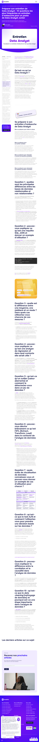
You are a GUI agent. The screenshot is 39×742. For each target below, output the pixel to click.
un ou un (26, 446)
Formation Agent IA (5, 713)
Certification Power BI (18, 704)
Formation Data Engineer (6, 707)
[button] (36, 2)
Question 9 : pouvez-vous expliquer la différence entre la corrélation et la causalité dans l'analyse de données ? (6, 115)
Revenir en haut (9, 56)
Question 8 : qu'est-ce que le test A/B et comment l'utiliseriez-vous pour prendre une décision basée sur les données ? (6, 109)
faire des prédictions (30, 363)
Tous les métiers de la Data (11, 6)
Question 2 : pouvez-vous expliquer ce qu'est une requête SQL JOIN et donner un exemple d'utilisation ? (6, 71)
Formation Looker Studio (30, 711)
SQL (30, 83)
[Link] (5, 2)
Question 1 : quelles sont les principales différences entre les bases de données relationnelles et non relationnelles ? (6, 66)
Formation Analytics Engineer (7, 709)
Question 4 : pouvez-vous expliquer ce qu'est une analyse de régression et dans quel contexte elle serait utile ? (6, 84)
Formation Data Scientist (6, 706)
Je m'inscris (18, 107)
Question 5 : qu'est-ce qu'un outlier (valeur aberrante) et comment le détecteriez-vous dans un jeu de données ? (6, 90)
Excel (26, 83)
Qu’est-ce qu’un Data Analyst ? (5, 59)
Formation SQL (28, 706)
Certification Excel (17, 706)
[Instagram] (34, 738)
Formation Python (29, 710)
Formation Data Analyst (6, 704)
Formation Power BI (29, 704)
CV (23, 137)
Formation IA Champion (6, 711)
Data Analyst (22, 76)
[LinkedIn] (4, 24)
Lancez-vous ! (29, 722)
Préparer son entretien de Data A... (22, 6)
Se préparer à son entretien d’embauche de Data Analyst (6, 61)
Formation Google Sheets (30, 713)
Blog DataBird (4, 6)
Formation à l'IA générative (6, 710)
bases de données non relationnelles (23, 211)
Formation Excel (29, 707)
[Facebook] (36, 738)
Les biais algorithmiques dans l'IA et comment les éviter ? (25, 557)
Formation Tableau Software (31, 709)
